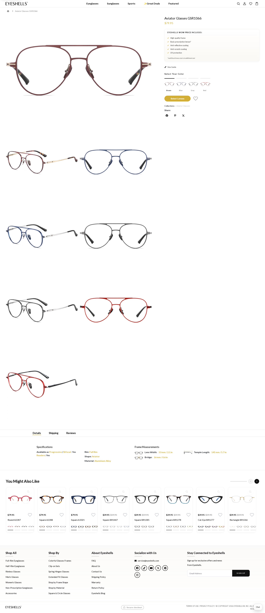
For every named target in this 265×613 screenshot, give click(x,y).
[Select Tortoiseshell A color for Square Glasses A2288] (42, 527)
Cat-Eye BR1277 (206, 520)
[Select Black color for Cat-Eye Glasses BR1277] (201, 527)
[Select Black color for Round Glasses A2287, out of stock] (24, 527)
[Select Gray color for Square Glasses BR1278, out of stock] (183, 527)
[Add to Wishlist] (195, 98)
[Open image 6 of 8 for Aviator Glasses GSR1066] (42, 310)
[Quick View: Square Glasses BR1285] (155, 491)
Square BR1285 (142, 520)
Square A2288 (46, 520)
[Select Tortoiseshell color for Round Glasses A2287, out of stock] (17, 527)
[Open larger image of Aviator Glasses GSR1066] (79, 70)
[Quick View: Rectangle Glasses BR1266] (250, 491)
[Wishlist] (250, 3)
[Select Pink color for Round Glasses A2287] (10, 527)
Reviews (71, 432)
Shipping (53, 432)
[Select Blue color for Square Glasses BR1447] (126, 527)
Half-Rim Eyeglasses (15, 566)
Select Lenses (177, 98)
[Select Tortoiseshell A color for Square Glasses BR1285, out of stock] (144, 527)
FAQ (94, 560)
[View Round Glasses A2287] (20, 499)
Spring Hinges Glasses (59, 571)
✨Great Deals (152, 3)
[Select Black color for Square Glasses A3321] (81, 527)
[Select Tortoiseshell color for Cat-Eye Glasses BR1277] (207, 527)
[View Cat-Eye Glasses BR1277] (210, 499)
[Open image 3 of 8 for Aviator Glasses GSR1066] (116, 162)
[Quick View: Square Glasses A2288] (60, 491)
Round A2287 (14, 520)
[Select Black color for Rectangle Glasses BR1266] (239, 527)
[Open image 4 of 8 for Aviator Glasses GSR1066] (42, 236)
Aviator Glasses (183, 106)
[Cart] (256, 3)
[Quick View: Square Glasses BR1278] (187, 491)
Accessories (11, 593)
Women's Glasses (14, 582)
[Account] (244, 3)
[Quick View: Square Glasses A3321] (91, 491)
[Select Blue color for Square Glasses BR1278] (169, 527)
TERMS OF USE (192, 606)
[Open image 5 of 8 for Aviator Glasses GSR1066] (116, 236)
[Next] (256, 481)
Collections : (169, 106)
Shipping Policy (99, 577)
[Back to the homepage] (10, 11)
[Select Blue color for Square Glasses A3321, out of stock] (74, 527)
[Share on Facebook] (166, 115)
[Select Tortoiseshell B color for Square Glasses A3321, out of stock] (95, 527)
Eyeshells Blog (98, 593)
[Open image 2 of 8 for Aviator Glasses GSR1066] (42, 162)
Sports (131, 3)
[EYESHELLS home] (17, 3)
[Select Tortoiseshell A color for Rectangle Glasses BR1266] (246, 527)
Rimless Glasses (13, 571)
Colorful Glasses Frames (60, 560)
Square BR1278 (173, 520)
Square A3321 (78, 520)
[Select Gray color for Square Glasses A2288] (63, 527)
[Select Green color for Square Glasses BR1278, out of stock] (190, 527)
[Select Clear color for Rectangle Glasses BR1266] (232, 527)
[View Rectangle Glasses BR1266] (242, 499)
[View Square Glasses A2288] (51, 499)
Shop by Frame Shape (58, 582)
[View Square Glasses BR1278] (178, 499)
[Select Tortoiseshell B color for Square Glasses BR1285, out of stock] (151, 527)
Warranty (96, 582)
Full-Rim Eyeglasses (15, 560)
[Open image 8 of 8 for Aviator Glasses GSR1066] (42, 384)
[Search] (238, 3)
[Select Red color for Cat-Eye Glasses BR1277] (214, 527)
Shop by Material (56, 588)
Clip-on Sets (54, 566)
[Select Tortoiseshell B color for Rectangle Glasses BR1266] (253, 527)
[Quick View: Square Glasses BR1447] (123, 491)
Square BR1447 (110, 520)
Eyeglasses (92, 3)
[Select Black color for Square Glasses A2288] (49, 527)
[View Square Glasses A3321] (83, 499)
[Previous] (250, 481)
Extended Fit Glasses (58, 577)
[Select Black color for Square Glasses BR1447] (105, 527)
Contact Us (97, 571)
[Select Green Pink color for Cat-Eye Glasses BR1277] (221, 527)
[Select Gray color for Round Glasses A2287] (31, 527)
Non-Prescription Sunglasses (19, 588)
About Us (96, 566)
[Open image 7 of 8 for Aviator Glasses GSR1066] (116, 310)
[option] (20, 512)
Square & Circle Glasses (59, 593)
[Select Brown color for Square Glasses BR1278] (176, 527)
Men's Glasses (12, 577)
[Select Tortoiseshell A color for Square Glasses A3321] (88, 527)
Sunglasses (113, 3)
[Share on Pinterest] (175, 115)
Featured (173, 3)
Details (37, 432)
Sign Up (241, 573)
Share (167, 110)
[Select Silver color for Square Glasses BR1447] (119, 527)
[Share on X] (183, 115)
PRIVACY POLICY (207, 606)
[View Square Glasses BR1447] (115, 499)
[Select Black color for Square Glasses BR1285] (137, 527)
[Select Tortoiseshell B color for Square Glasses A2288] (56, 527)
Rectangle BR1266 (239, 520)
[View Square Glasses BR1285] (147, 499)
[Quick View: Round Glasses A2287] (28, 491)
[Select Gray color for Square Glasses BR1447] (112, 527)
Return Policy (98, 588)
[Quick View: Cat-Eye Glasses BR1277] (218, 491)
